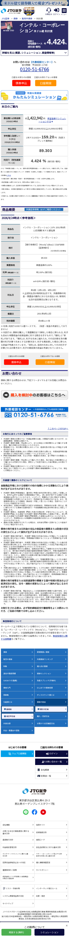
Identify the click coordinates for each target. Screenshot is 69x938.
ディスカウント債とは (45, 695)
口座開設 (46, 83)
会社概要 (45, 769)
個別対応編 (44, 709)
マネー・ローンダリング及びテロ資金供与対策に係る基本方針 (49, 855)
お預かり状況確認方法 (46, 723)
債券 (15, 18)
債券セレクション (44, 673)
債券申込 (21, 83)
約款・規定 (40, 896)
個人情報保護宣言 (43, 862)
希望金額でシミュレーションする (52, 120)
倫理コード (40, 839)
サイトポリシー (42, 870)
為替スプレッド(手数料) (46, 680)
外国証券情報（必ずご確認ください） (44, 209)
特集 (5, 666)
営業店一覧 (46, 775)
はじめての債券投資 (45, 687)
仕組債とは (7, 702)
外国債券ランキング (45, 659)
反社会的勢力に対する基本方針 (48, 847)
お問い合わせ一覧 (53, 761)
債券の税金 (41, 702)
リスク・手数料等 (13, 888)
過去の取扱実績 (9, 673)
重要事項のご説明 (10, 870)
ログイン (53, 753)
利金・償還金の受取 (11, 730)
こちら (9, 175)
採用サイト (40, 824)
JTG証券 (5, 18)
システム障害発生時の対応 (13, 896)
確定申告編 (10, 716)
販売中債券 (27, 18)
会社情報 (6, 824)
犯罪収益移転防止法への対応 (14, 862)
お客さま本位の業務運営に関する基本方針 (16, 832)
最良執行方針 (8, 839)
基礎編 (9, 709)
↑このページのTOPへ (57, 428)
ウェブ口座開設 (19, 753)
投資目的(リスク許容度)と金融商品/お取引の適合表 (16, 877)
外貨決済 (6, 723)
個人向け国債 (42, 666)
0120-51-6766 (34, 69)
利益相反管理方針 (10, 847)
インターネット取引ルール (46, 888)
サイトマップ (8, 903)
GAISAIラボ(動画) (10, 680)
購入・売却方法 (43, 716)
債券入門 (6, 687)
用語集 (6, 695)
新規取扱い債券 (43, 652)
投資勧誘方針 (41, 832)
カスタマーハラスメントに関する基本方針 (15, 855)
